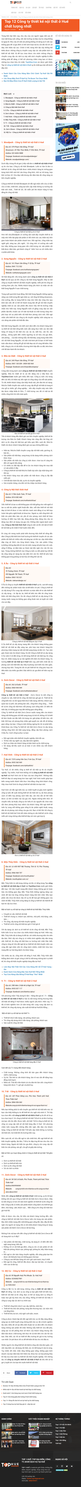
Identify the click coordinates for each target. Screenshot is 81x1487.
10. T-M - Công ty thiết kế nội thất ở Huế (18, 126)
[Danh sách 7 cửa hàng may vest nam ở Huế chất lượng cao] (60, 107)
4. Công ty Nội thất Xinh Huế (14, 107)
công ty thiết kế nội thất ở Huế (19, 65)
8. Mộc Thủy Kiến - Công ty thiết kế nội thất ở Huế (22, 120)
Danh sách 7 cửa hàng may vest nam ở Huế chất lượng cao (22, 1393)
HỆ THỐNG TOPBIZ (62, 1419)
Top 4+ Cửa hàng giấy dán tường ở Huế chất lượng (19, 1397)
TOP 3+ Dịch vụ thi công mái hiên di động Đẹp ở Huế (45, 1434)
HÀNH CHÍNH (6, 1419)
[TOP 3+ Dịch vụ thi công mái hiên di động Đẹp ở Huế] (33, 1435)
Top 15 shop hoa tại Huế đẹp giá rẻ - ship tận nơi (19, 1404)
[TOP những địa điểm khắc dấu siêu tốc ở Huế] (33, 1443)
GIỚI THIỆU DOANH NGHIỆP (39, 1419)
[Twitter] (67, 1466)
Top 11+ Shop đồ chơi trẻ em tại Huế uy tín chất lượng (21, 1400)
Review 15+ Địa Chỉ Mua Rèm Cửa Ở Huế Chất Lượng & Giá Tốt (24, 1386)
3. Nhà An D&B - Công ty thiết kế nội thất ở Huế (21, 104)
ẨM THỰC (41, 7)
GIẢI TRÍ (55, 7)
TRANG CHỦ (14, 7)
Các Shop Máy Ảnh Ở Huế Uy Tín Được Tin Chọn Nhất (25, 78)
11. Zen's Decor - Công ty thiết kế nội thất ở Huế (21, 129)
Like (78, 42)
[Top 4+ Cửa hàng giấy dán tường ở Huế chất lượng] (60, 115)
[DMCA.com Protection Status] (61, 1471)
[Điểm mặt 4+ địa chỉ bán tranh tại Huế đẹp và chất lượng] (60, 99)
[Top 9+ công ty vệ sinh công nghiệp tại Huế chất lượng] (33, 1426)
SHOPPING (48, 7)
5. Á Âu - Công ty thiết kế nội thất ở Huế (18, 110)
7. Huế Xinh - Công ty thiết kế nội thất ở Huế (20, 117)
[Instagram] (62, 1466)
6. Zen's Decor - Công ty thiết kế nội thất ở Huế (21, 113)
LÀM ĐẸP (34, 7)
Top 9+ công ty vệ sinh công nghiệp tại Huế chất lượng (45, 1425)
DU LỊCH (28, 7)
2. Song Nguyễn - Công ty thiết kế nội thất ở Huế (21, 101)
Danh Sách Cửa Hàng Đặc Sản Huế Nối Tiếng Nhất (24, 972)
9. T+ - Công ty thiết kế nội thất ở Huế (17, 123)
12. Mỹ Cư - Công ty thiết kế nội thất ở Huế (19, 132)
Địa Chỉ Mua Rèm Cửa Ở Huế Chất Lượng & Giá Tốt (24, 81)
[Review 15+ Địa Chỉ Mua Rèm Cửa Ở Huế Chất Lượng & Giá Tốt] (60, 90)
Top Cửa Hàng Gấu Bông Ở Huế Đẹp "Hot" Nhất (23, 974)
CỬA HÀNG (28, 12)
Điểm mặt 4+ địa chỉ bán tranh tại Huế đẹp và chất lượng (22, 1389)
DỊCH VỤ (21, 7)
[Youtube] (71, 1466)
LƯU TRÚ (20, 12)
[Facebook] (57, 1466)
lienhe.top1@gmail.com (35, 1478)
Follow (77, 47)
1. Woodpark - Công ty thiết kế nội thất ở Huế (20, 98)
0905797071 (33, 1481)
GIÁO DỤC (13, 12)
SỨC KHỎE (62, 7)
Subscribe (76, 52)
